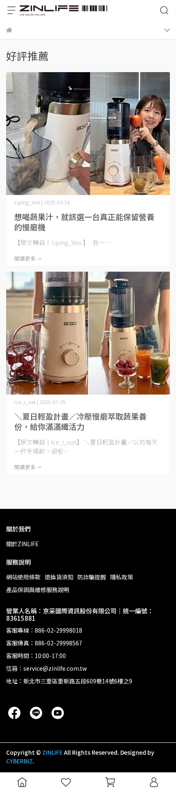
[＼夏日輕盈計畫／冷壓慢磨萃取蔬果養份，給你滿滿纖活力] (88, 333)
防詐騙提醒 (91, 577)
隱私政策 (121, 577)
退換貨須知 (59, 577)
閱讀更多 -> (28, 258)
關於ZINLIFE (22, 544)
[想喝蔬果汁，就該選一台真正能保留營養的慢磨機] (88, 133)
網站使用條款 (23, 577)
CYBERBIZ (19, 761)
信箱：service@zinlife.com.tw (46, 668)
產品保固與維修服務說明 (37, 589)
